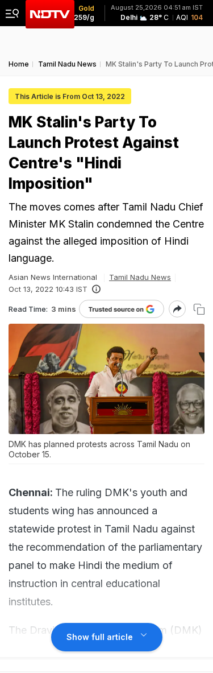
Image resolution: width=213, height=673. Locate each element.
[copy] (199, 309)
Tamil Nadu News (140, 277)
